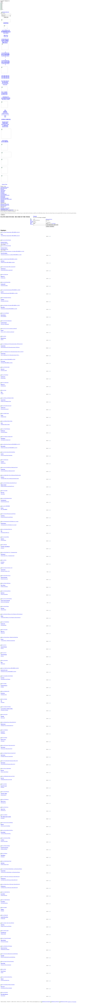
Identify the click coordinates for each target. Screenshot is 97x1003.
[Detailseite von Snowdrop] (4, 660)
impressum (74, 1001)
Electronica (2, 189)
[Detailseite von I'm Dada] (4, 490)
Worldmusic (2, 202)
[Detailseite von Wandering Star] (5, 691)
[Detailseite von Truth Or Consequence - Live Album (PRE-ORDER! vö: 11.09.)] (12, 251)
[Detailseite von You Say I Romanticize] (6, 320)
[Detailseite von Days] (3, 336)
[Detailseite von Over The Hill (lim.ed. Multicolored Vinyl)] (9, 467)
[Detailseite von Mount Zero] (4, 459)
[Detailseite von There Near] (4, 274)
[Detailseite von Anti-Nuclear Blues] (5, 282)
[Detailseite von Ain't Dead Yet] (5, 791)
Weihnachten (2, 201)
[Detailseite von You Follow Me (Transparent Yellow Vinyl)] (9, 760)
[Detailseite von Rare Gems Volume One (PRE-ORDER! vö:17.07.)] (10, 444)
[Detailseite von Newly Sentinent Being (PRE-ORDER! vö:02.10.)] (10, 232)
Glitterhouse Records (49, 219)
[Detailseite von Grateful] (4, 737)
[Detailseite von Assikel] (4, 907)
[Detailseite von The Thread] (4, 374)
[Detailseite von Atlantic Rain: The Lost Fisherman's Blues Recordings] (11, 475)
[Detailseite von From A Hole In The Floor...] (7, 830)
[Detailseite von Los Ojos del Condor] (6, 245)
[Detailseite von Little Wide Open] (5, 899)
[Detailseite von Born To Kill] (4, 930)
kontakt (69, 1001)
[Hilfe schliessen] (3, 214)
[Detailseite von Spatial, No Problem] (6, 706)
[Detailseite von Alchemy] (4, 853)
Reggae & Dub (3, 196)
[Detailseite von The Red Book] (5, 621)
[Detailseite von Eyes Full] (4, 714)
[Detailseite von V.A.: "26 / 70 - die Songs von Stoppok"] (9, 328)
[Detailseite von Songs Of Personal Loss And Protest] (8, 513)
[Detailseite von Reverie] (4, 544)
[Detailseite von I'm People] (4, 992)
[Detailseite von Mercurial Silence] (5, 845)
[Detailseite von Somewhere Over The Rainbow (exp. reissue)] (9, 521)
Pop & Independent (4, 194)
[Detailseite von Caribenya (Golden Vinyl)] (6, 436)
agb (72, 1001)
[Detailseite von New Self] (4, 629)
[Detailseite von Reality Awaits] (5, 413)
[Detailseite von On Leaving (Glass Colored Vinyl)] (8, 745)
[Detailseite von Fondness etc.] (5, 799)
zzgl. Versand (53, 223)
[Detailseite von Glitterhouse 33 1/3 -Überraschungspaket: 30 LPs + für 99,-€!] (12, 351)
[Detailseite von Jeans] (3, 390)
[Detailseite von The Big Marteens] (5, 428)
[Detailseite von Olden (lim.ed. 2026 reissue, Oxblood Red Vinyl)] (10, 876)
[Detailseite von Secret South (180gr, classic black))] (8, 266)
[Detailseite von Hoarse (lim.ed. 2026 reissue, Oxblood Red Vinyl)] (10, 884)
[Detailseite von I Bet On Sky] (5, 382)
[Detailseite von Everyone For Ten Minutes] (7, 822)
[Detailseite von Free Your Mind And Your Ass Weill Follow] (9, 953)
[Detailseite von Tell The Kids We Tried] (6, 498)
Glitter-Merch (3, 191)
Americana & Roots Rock (5, 187)
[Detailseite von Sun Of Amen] (5, 606)
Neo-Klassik (2, 193)
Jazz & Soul (2, 192)
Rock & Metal (3, 197)
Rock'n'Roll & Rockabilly (5, 198)
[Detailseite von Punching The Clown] (6, 297)
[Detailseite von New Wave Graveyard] (6, 405)
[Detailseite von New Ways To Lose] (5, 575)
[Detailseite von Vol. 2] (3, 652)
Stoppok (35, 216)
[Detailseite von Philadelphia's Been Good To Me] (8, 776)
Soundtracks (2, 200)
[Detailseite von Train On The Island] (6, 938)
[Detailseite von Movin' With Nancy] (6, 583)
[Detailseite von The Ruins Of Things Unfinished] (8, 984)
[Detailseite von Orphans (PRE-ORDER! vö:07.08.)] (8, 359)
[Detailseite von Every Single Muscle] (6, 768)
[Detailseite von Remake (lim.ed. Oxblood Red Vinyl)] (8, 722)
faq (70, 1001)
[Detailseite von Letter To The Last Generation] (7, 961)
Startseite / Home (4, 184)
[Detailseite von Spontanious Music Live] (6, 529)
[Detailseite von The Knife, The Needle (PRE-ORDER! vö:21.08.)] (10, 305)
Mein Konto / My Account (5, 204)
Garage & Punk (3, 190)
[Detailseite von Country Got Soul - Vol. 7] (6, 567)
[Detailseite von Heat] (3, 969)
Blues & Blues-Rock (4, 188)
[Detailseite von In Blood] (4, 814)
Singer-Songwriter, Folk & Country (6, 199)
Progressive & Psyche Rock (5, 195)
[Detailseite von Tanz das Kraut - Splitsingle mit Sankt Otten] (9, 637)
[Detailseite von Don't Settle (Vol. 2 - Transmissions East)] (9, 552)
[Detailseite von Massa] (3, 683)
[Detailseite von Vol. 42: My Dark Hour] (6, 598)
